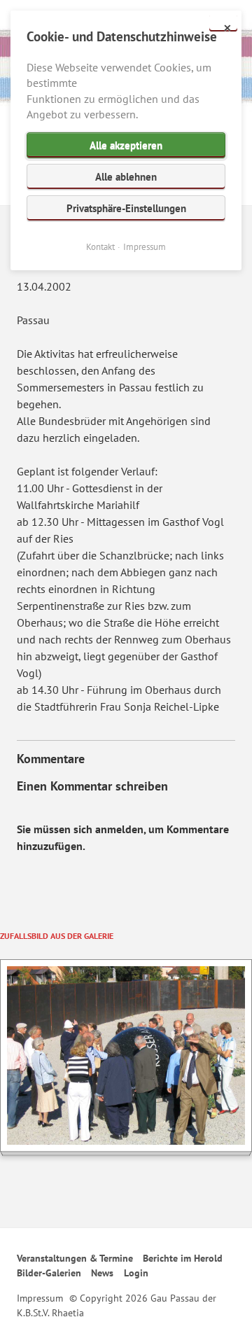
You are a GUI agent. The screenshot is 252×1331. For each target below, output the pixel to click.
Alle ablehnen (126, 176)
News (102, 1273)
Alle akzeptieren (126, 145)
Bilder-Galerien (49, 1273)
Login (136, 1273)
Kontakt (100, 247)
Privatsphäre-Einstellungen (126, 208)
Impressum (40, 1298)
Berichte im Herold (183, 1258)
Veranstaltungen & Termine (75, 1258)
